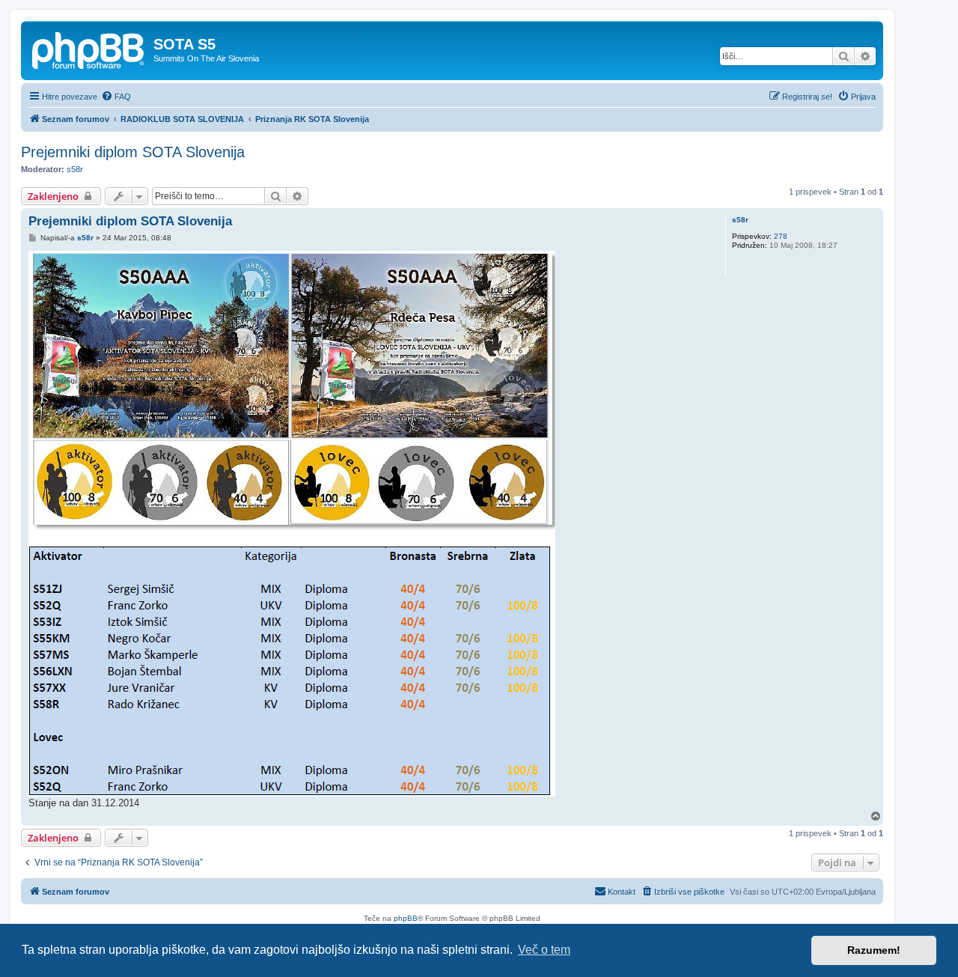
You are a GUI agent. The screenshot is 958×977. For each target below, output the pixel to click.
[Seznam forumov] (89, 49)
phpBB (406, 918)
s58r (75, 169)
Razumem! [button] (873, 950)
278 (780, 236)
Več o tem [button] (544, 949)
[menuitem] (116, 97)
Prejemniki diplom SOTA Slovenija (133, 152)
